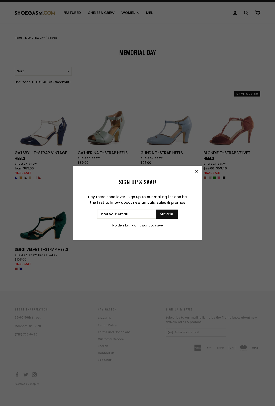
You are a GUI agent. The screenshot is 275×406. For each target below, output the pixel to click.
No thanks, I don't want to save (137, 225)
